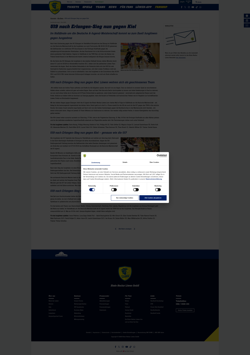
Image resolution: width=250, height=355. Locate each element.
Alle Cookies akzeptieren (153, 198)
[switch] (114, 189)
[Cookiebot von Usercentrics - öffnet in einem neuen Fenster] (158, 155)
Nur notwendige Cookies (124, 198)
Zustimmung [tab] (95, 162)
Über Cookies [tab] (154, 162)
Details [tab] (125, 162)
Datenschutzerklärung (154, 179)
